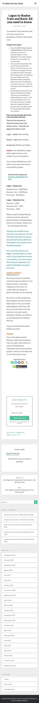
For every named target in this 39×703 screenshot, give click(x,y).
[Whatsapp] (12, 362)
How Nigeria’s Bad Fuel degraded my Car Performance (19, 490)
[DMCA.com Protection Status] (19, 367)
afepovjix (7, 520)
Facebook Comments (12, 455)
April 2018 (7, 600)
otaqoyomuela (9, 539)
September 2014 (10, 665)
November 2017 (9, 620)
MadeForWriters (23, 700)
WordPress (33, 698)
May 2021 (7, 580)
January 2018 (8, 610)
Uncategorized (19, 432)
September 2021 (10, 565)
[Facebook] (19, 362)
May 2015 (7, 645)
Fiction (6, 679)
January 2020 (8, 585)
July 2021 (7, 575)
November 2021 (9, 555)
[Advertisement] (19, 383)
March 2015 (8, 655)
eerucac (6, 515)
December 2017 (9, 615)
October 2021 (9, 560)
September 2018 (10, 595)
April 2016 (7, 630)
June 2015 (7, 640)
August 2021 (8, 570)
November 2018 (9, 590)
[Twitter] (15, 362)
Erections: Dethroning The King (22, 515)
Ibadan (8, 435)
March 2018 (8, 605)
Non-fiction (10, 432)
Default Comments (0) (12, 453)
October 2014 (9, 660)
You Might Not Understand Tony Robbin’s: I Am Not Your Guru (19, 480)
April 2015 (7, 650)
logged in (20, 459)
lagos (14, 435)
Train (18, 435)
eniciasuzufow (9, 532)
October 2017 (9, 625)
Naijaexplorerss (12, 275)
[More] (22, 362)
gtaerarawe (8, 525)
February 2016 (9, 635)
